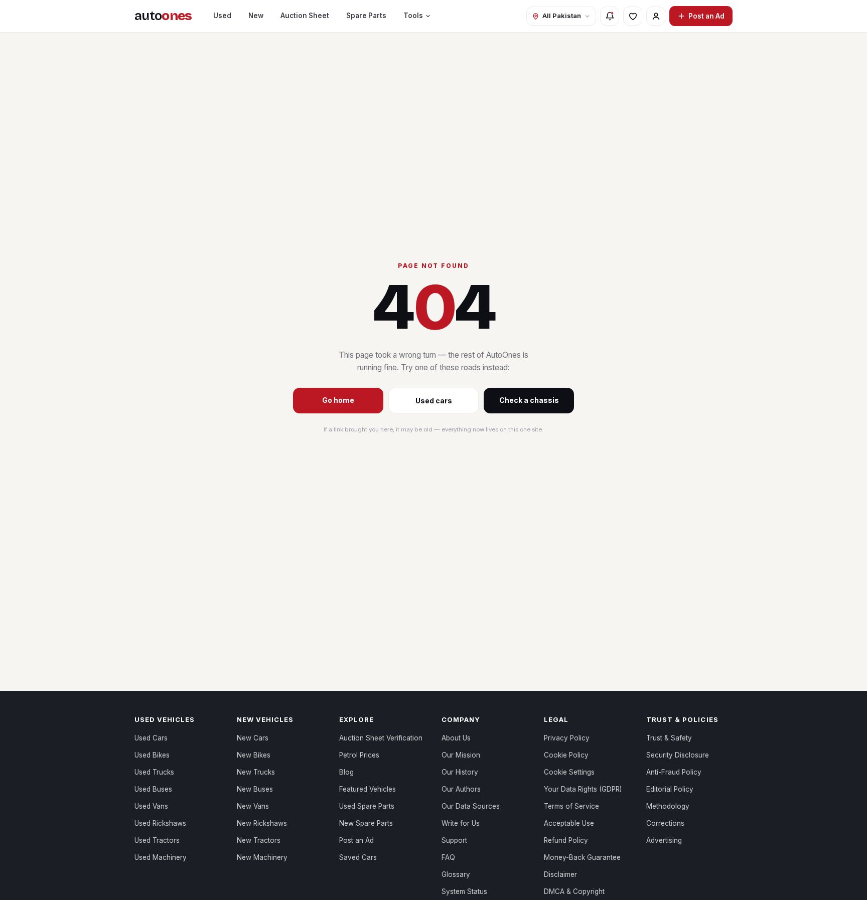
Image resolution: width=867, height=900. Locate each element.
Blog (346, 772)
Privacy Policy (567, 738)
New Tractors (258, 840)
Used (222, 16)
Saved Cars (358, 857)
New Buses (255, 789)
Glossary (456, 874)
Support (454, 840)
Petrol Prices (359, 755)
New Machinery (262, 857)
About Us (456, 738)
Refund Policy (566, 840)
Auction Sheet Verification (380, 738)
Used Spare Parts (366, 806)
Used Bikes (152, 755)
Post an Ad (706, 16)
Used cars (433, 400)
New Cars (252, 738)
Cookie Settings (569, 772)
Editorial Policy (669, 789)
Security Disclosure (677, 755)
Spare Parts (366, 16)
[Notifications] (609, 16)
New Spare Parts (366, 823)
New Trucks (256, 772)
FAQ (448, 857)
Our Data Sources (471, 806)
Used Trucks (154, 772)
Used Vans (151, 806)
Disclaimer (560, 874)
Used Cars (151, 738)
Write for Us (461, 823)
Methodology (667, 806)
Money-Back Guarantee (582, 857)
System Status (464, 891)
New (255, 16)
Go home (338, 400)
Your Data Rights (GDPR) (583, 789)
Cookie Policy (566, 755)
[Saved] (632, 16)
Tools (413, 16)
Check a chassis (529, 400)
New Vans (253, 806)
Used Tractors (157, 840)
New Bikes (253, 755)
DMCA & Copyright (574, 891)
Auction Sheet (304, 16)
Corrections (665, 823)
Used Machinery (160, 857)
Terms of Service (571, 806)
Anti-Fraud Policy (673, 772)
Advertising (664, 840)
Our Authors (461, 789)
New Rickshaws (262, 823)
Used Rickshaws (160, 823)
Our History (460, 772)
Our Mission (461, 755)
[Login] (655, 16)
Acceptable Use (569, 823)
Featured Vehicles (367, 789)
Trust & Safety (669, 738)
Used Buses (153, 789)
